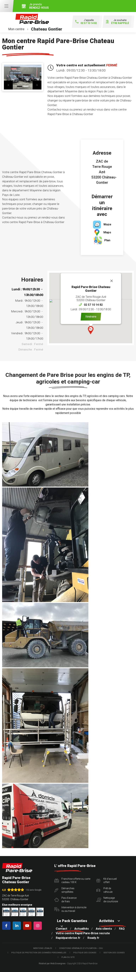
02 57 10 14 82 (93, 304)
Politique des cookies (84, 953)
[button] (91, 330)
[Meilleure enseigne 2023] (40, 912)
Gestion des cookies (114, 953)
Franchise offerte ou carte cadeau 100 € (75, 880)
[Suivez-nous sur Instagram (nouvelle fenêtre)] (38, 926)
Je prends (39, 6)
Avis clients (104, 928)
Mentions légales (42, 948)
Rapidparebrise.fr (68, 938)
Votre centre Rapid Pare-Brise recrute (83, 933)
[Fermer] (111, 281)
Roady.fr (93, 938)
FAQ (121, 928)
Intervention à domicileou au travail (73, 909)
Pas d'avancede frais (68, 899)
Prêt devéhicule (107, 890)
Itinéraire (90, 316)
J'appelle (89, 22)
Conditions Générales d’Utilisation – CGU (81, 948)
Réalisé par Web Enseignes (52, 963)
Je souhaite (120, 22)
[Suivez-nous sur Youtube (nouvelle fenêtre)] (28, 926)
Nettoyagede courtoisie (110, 899)
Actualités (81, 928)
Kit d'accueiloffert (110, 880)
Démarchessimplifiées (67, 890)
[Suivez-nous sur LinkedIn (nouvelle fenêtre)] (17, 926)
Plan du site (68, 957)
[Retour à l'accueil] (17, 867)
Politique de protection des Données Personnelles (38, 953)
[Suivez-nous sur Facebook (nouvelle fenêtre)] (7, 926)
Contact (61, 928)
